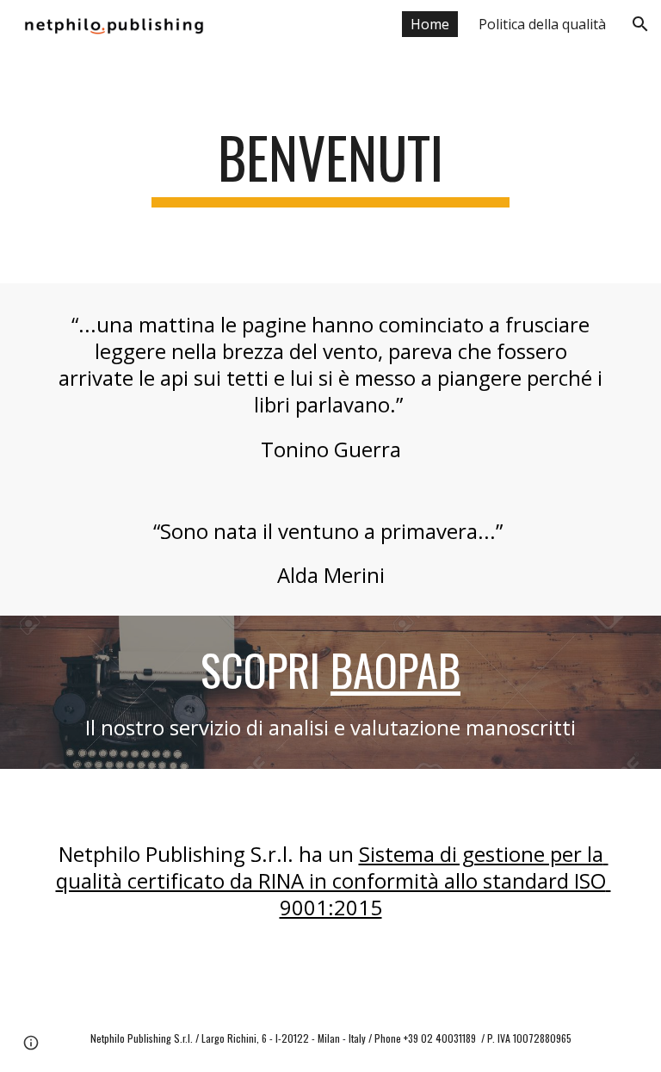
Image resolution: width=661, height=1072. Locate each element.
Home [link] (430, 24)
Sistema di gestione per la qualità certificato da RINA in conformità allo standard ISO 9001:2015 (333, 880)
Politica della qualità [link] (542, 24)
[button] (640, 24)
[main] (330, 165)
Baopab (395, 669)
